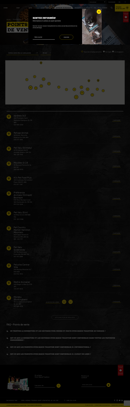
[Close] (99, 11)
